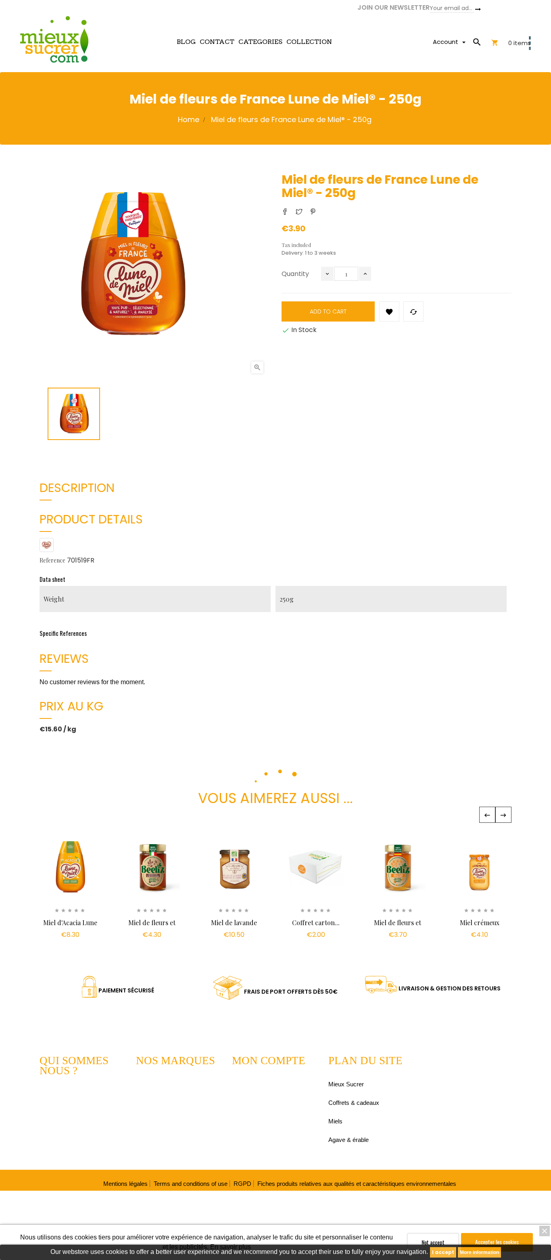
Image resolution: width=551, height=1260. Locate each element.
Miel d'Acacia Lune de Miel (70, 926)
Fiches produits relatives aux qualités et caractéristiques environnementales (356, 1183)
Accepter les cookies (497, 1241)
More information (479, 1252)
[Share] (285, 212)
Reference (52, 560)
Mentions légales (125, 1183)
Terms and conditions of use (190, 1183)
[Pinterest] (313, 212)
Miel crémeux (479, 922)
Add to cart (328, 311)
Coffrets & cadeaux (353, 1102)
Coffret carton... (316, 922)
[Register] (478, 8)
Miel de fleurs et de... (151, 926)
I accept (443, 1252)
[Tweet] (299, 212)
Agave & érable (348, 1139)
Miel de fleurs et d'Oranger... (397, 926)
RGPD (242, 1183)
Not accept (433, 1242)
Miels (335, 1121)
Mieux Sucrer (346, 1084)
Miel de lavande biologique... (234, 926)
